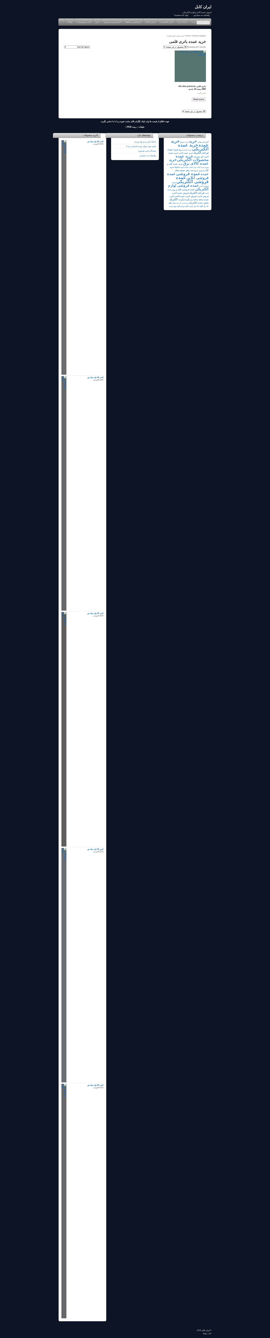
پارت (187, 199)
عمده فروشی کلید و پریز (183, 189)
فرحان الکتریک (197, 193)
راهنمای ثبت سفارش (201, 15)
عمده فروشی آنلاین (188, 176)
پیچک (205, 1333)
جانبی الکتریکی (166, 22)
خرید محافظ (179, 167)
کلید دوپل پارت (174, 206)
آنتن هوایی (201, 142)
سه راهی (189, 170)
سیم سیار (180, 170)
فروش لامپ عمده (188, 196)
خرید (193, 141)
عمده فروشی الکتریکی (192, 179)
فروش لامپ (203, 196)
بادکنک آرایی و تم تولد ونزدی (145, 142)
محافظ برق (194, 200)
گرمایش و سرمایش (112, 22)
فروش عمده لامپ (180, 193)
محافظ (201, 200)
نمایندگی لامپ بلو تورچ (147, 151)
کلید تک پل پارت (196, 206)
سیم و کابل (150, 22)
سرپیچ (196, 170)
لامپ (177, 196)
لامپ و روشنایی (84, 22)
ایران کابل (206, 1330)
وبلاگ (70, 22)
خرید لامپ (200, 167)
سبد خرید (196, 22)
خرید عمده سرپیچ (185, 150)
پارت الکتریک (176, 199)
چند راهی (175, 203)
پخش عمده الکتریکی (198, 202)
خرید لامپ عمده (190, 167)
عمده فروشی (188, 173)
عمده (205, 174)
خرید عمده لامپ (186, 153)
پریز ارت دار (183, 203)
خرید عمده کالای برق (189, 161)
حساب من (182, 22)
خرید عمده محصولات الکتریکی (192, 158)
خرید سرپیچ (184, 142)
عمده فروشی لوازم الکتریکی (188, 187)
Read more (198, 99)
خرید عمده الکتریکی (193, 146)
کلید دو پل (184, 206)
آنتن (97, 22)
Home (61, 22)
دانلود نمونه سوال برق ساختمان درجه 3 (141, 146)
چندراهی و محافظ (133, 22)
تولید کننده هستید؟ (181, 15)
